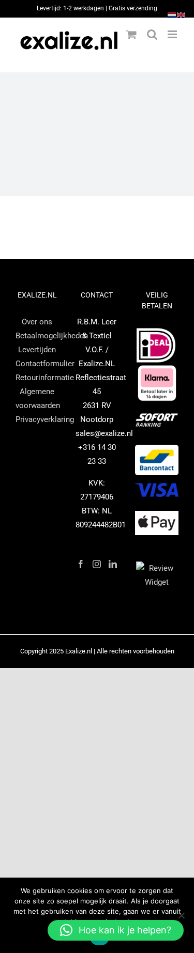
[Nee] (181, 915)
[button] (116, 930)
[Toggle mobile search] (152, 34)
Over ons (37, 321)
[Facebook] (81, 564)
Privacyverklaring (45, 419)
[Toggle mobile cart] (131, 34)
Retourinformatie (45, 377)
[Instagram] (97, 564)
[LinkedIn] (113, 564)
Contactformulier (45, 363)
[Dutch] (172, 14)
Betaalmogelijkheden (52, 335)
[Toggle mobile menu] (173, 34)
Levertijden (37, 349)
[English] (181, 14)
